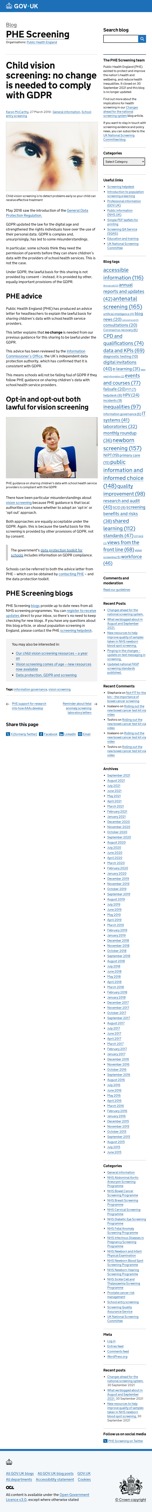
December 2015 (118, 1121)
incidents (112, 400)
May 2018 (114, 976)
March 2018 (115, 987)
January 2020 (116, 873)
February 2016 (117, 1111)
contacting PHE (71, 574)
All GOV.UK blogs (20, 1473)
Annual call (110, 285)
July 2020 (114, 847)
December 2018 (118, 940)
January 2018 (116, 997)
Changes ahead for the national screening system (120, 111)
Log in (111, 1341)
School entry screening (123, 1302)
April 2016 (114, 1100)
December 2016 (118, 1059)
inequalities (122, 406)
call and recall (130, 320)
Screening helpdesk (120, 187)
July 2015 (113, 1147)
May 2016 (114, 1095)
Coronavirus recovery (120, 330)
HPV (131, 395)
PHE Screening (37, 34)
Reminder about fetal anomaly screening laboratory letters (77, 708)
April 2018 (114, 982)
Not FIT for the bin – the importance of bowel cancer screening (126, 697)
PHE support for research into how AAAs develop (29, 706)
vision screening (19, 502)
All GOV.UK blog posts (56, 1473)
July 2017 (113, 1028)
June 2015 (114, 1152)
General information (66, 112)
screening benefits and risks (124, 514)
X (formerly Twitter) (24, 734)
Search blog (116, 30)
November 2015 (118, 1126)
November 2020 (118, 827)
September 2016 (118, 1075)
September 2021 (118, 775)
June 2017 (114, 1033)
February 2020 (117, 868)
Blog (11, 24)
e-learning (126, 368)
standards (118, 535)
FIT (131, 389)
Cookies (84, 1479)
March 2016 (115, 1106)
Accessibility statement (55, 1479)
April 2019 (114, 920)
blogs (35, 605)
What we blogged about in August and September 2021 (125, 623)
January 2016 (116, 1116)
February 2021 (117, 811)
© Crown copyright (130, 1499)
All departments (19, 1479)
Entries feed (115, 1346)
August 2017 (115, 1023)
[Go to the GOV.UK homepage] (22, 6)
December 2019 (118, 878)
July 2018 (113, 966)
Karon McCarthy (17, 112)
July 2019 (113, 904)
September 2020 (119, 837)
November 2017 (118, 1008)
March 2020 (116, 863)
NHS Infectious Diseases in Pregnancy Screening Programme (125, 1242)
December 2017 (118, 1002)
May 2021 (114, 796)
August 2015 (116, 1142)
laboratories (120, 426)
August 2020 (116, 842)
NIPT (111, 455)
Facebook (50, 734)
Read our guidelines (116, 589)
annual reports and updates (123, 292)
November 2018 (118, 945)
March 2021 (115, 806)
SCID (119, 507)
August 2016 (116, 1080)
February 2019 (117, 930)
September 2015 (118, 1137)
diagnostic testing (120, 356)
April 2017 (114, 1038)
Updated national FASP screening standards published (123, 668)
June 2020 (114, 853)
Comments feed (118, 1351)
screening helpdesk (76, 630)
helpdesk (112, 395)
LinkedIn (70, 734)
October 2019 (116, 889)
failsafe (114, 389)
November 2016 (118, 1064)
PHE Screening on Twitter (125, 1441)
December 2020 (118, 822)
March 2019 (115, 925)
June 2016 (114, 1090)
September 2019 (118, 894)
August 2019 (116, 899)
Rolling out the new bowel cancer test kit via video (126, 710)
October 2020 (117, 832)
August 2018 (116, 961)
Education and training (123, 238)
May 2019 (114, 915)
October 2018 (116, 951)
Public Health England (42, 42)
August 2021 (116, 780)
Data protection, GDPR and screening (46, 675)
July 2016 (113, 1085)
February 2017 (117, 1049)
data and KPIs (123, 350)
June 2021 (114, 791)
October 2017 (116, 1013)
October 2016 (116, 1069)
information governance (30, 689)
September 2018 (118, 956)
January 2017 (116, 1054)
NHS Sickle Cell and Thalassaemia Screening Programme (123, 1283)
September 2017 (118, 1018)
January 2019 (116, 935)
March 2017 (115, 1044)
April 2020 (114, 858)
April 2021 (114, 801)
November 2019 (118, 884)
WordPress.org (117, 1356)
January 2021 (116, 816)
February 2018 (117, 992)
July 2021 (113, 786)
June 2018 (114, 971)
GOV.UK (84, 1473)
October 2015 (116, 1131)
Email (86, 734)
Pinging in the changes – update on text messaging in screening (126, 655)
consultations (120, 324)
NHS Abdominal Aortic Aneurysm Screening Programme (123, 1182)
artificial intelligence (118, 314)
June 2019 (114, 909)
